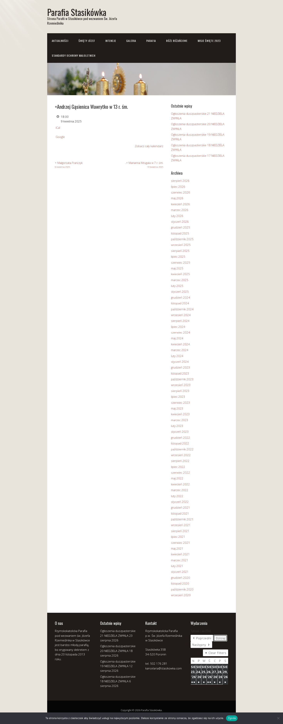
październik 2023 (182, 379)
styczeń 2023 (180, 431)
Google (60, 137)
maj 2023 (177, 408)
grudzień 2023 (180, 367)
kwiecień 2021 (180, 554)
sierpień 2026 (180, 181)
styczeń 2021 (180, 572)
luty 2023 (177, 426)
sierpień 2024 (180, 321)
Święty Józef (87, 41)
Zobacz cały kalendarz (149, 146)
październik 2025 (182, 239)
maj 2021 (177, 548)
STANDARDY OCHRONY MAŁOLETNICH (73, 55)
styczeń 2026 (180, 221)
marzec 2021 (179, 560)
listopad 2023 (180, 373)
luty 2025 (177, 286)
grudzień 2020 (180, 578)
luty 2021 (177, 566)
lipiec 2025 (178, 256)
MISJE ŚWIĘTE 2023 (209, 41)
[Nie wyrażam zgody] (278, 718)
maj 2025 (177, 268)
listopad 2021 (180, 513)
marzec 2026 (179, 210)
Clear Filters (217, 653)
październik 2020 (182, 589)
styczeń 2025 (180, 291)
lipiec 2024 (178, 327)
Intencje (110, 41)
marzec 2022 (179, 490)
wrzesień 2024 (181, 315)
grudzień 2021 (180, 507)
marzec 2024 (179, 350)
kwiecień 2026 (180, 204)
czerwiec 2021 (180, 543)
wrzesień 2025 (181, 245)
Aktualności (60, 41)
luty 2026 (177, 216)
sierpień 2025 (180, 251)
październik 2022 (182, 449)
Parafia (151, 41)
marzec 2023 (179, 420)
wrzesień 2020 (181, 595)
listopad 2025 (180, 233)
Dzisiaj (220, 638)
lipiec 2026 (178, 186)
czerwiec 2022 (180, 472)
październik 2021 (182, 519)
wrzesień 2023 (181, 385)
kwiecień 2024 (180, 344)
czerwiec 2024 (180, 332)
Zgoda (232, 718)
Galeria (131, 41)
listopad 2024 (180, 303)
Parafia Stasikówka (76, 12)
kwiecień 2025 (180, 274)
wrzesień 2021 (181, 525)
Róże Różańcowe (177, 41)
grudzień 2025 (180, 227)
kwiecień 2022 (180, 484)
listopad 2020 (180, 583)
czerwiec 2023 (180, 402)
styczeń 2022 (180, 502)
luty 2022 (177, 496)
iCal (58, 128)
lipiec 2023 (178, 397)
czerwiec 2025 (180, 262)
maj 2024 (177, 338)
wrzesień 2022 (181, 455)
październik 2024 (182, 309)
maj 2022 (177, 478)
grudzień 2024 (180, 297)
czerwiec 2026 (180, 192)
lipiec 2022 (178, 467)
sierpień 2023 (180, 391)
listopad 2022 (180, 443)
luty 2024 (177, 356)
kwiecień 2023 (180, 414)
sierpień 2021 (180, 531)
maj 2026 (177, 198)
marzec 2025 (179, 280)
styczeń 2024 (180, 362)
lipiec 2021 (178, 537)
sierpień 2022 (180, 461)
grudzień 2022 (180, 437)
